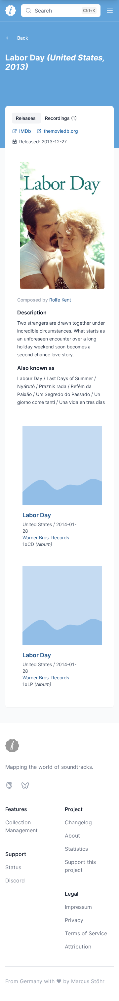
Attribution (78, 946)
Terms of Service (86, 933)
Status (13, 867)
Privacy (74, 920)
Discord (15, 880)
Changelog (78, 822)
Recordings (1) (61, 118)
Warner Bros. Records (45, 537)
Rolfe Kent (60, 300)
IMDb (25, 131)
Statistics (76, 848)
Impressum (78, 907)
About (72, 835)
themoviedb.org (61, 131)
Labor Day (36, 515)
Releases (26, 118)
